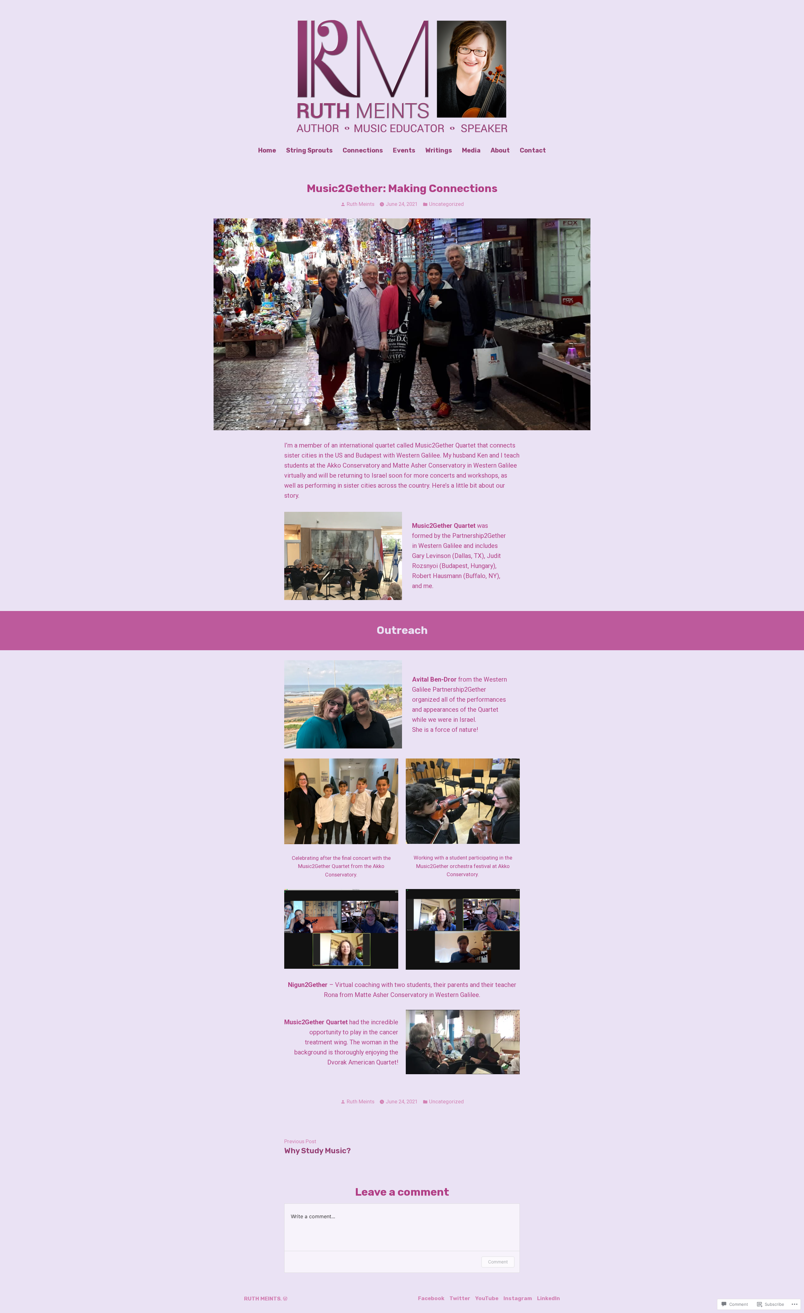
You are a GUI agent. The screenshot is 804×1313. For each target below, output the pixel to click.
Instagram (517, 1298)
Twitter (459, 1298)
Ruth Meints (360, 204)
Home (267, 150)
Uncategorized (446, 204)
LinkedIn (548, 1298)
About (500, 150)
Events (404, 150)
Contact (533, 150)
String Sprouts (309, 150)
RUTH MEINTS (262, 1298)
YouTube (486, 1298)
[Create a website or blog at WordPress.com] (285, 1298)
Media (471, 150)
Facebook (431, 1298)
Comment (498, 1261)
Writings (438, 150)
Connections (363, 150)
